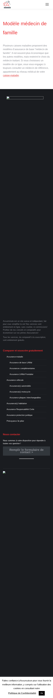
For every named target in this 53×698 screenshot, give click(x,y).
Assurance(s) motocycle (20, 392)
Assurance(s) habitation (17, 403)
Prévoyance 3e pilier (15, 421)
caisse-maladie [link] (11, 75)
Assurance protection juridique (19, 415)
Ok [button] (41, 693)
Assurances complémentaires (22, 368)
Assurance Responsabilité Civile (20, 409)
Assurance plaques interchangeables (25, 398)
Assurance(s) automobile (20, 386)
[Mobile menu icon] (47, 4)
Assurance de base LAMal (21, 362)
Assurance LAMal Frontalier (21, 374)
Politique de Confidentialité (22, 693)
